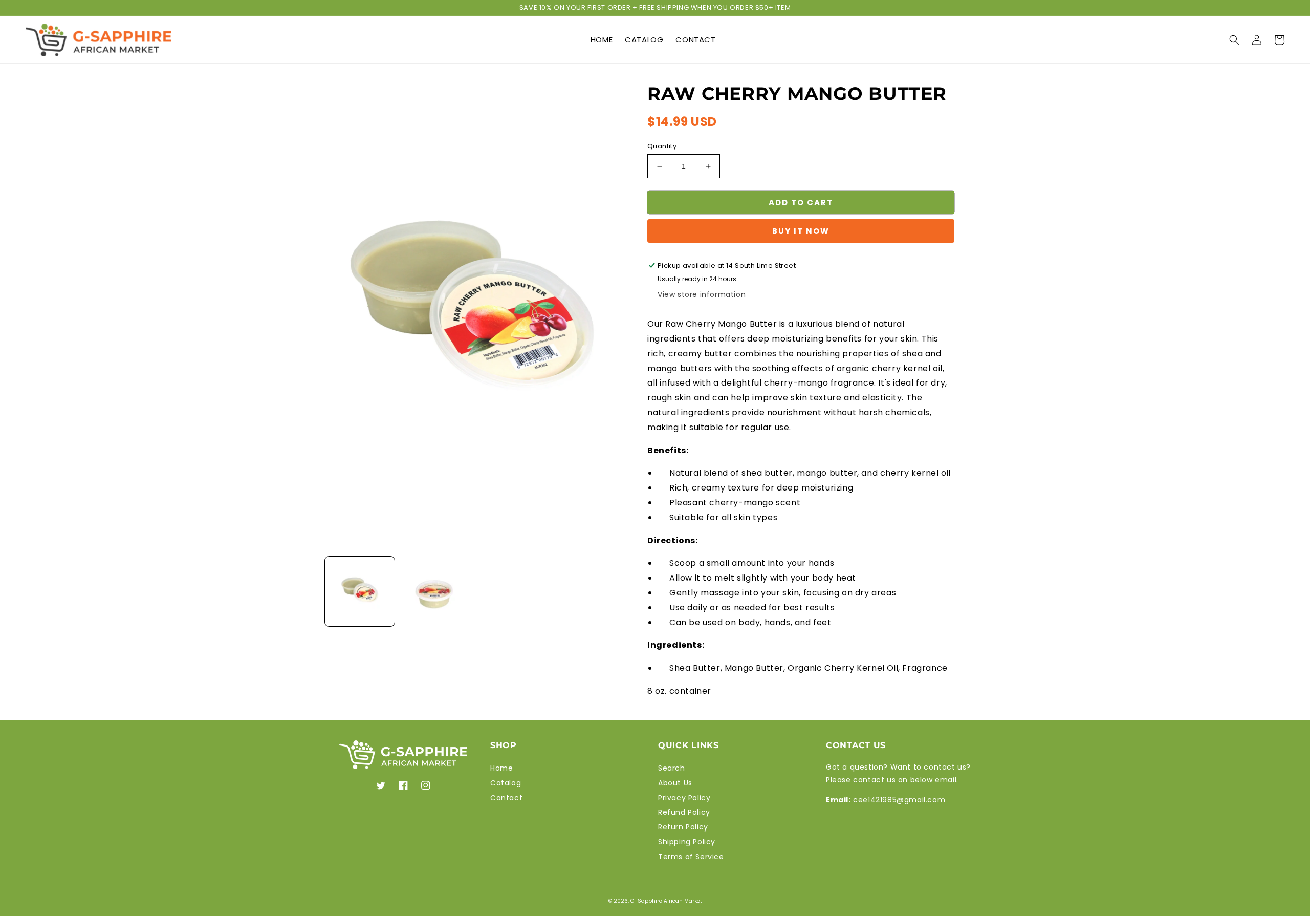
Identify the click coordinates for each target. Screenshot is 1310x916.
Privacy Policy (684, 798)
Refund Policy (684, 812)
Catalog (505, 783)
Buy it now (800, 231)
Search (671, 768)
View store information (702, 294)
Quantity (661, 146)
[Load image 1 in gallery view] (360, 591)
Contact (506, 798)
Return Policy (683, 827)
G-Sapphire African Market (666, 901)
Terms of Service (691, 856)
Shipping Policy (686, 842)
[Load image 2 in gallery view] (434, 591)
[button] (1234, 40)
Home (501, 768)
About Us (675, 783)
